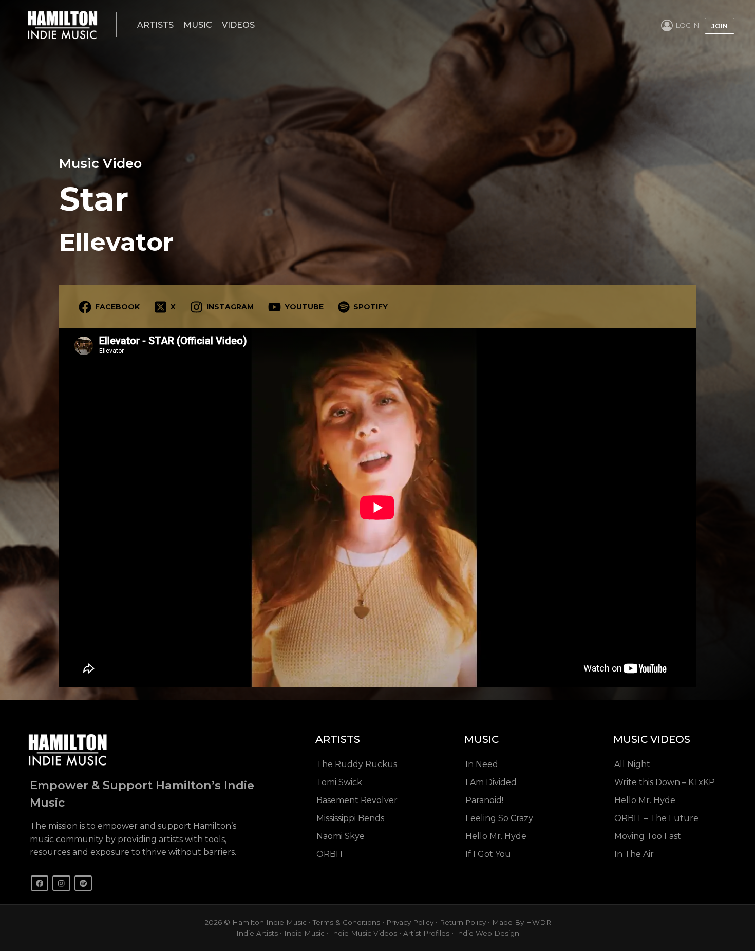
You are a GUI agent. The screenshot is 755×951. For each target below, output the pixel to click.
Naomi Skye (340, 836)
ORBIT (330, 854)
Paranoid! (484, 800)
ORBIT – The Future (656, 818)
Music (197, 25)
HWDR (538, 922)
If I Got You (488, 854)
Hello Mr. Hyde (495, 836)
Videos (238, 25)
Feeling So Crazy (499, 818)
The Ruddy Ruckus (356, 764)
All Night (632, 764)
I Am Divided (491, 782)
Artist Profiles (426, 933)
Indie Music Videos (364, 933)
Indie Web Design (487, 933)
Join (719, 26)
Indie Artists (257, 933)
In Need (481, 764)
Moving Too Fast (647, 836)
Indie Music (304, 933)
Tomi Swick (339, 782)
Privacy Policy (409, 922)
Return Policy (463, 922)
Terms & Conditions (346, 922)
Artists (155, 25)
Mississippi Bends (350, 818)
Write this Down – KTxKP (664, 782)
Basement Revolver (357, 800)
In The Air (634, 854)
